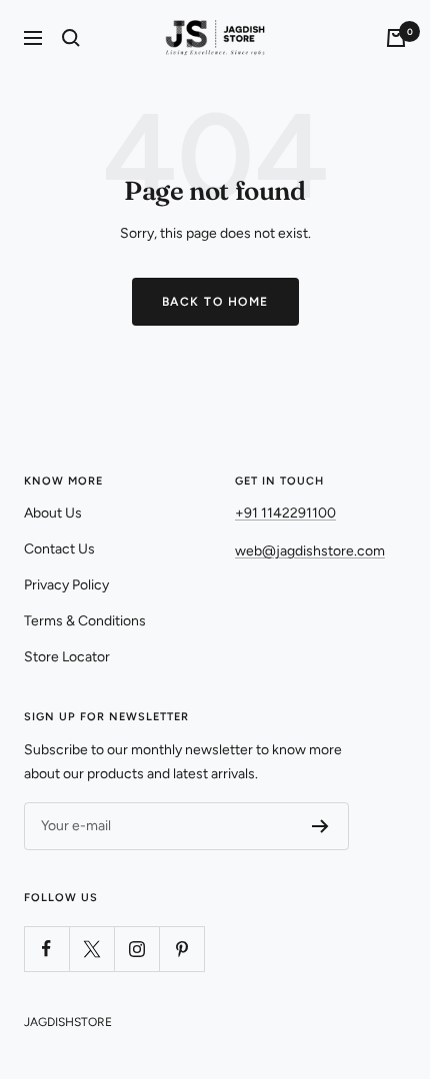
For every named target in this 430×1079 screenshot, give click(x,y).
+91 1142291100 (285, 513)
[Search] (71, 38)
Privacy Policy (66, 584)
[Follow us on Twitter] (91, 948)
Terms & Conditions (85, 620)
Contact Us (59, 548)
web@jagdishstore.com (310, 550)
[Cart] (396, 38)
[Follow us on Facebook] (46, 948)
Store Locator (67, 656)
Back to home (215, 302)
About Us (53, 513)
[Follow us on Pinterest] (181, 948)
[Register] (320, 826)
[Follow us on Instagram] (136, 948)
